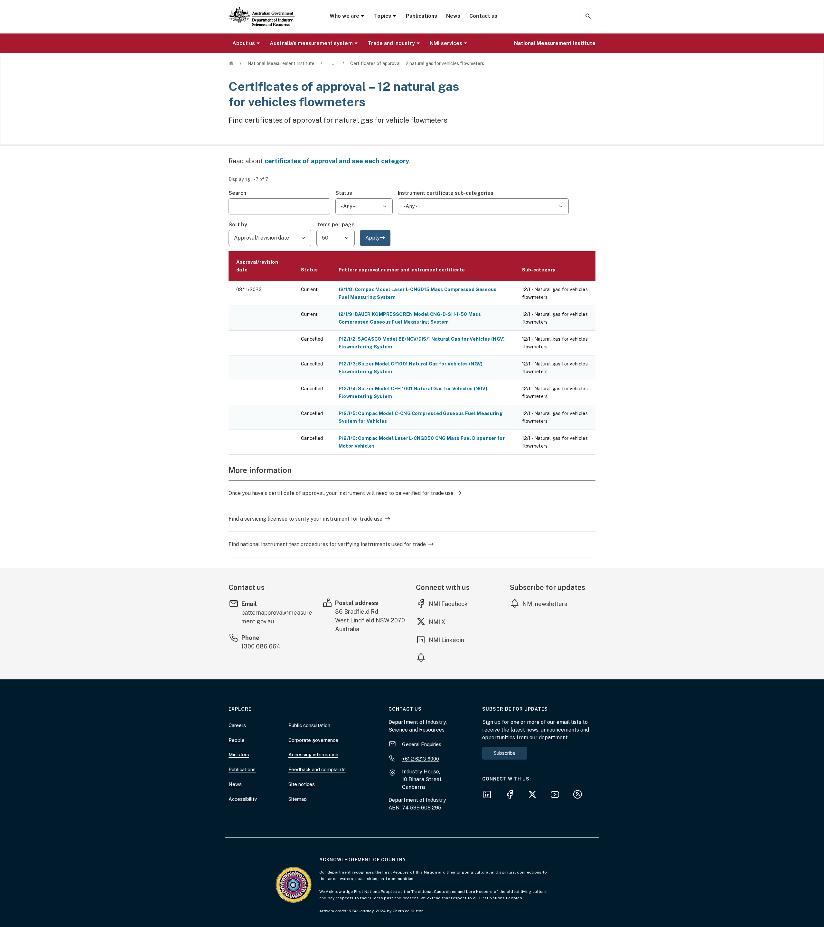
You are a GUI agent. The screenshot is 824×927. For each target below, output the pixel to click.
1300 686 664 (260, 646)
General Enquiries (421, 744)
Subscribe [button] (505, 753)
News (453, 16)
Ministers (239, 754)
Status (343, 193)
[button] (587, 17)
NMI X (442, 621)
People (237, 740)
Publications (421, 16)
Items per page (335, 225)
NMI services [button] (446, 43)
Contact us (483, 16)
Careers (237, 725)
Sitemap (297, 799)
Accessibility (243, 799)
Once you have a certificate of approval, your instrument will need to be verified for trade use (341, 493)
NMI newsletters (544, 604)
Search (237, 193)
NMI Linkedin (447, 639)
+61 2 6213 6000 (420, 758)
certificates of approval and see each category (337, 161)
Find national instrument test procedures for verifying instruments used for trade (327, 544)
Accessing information (313, 754)
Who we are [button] (344, 16)
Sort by (238, 225)
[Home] (262, 11)
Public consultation (309, 725)
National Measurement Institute (554, 43)
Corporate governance (313, 740)
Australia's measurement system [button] (311, 43)
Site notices (301, 784)
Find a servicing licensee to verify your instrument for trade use (305, 519)
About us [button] (243, 43)
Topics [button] (382, 16)
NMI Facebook (448, 603)
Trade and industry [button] (391, 43)
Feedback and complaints (317, 769)
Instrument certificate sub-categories (445, 193)
